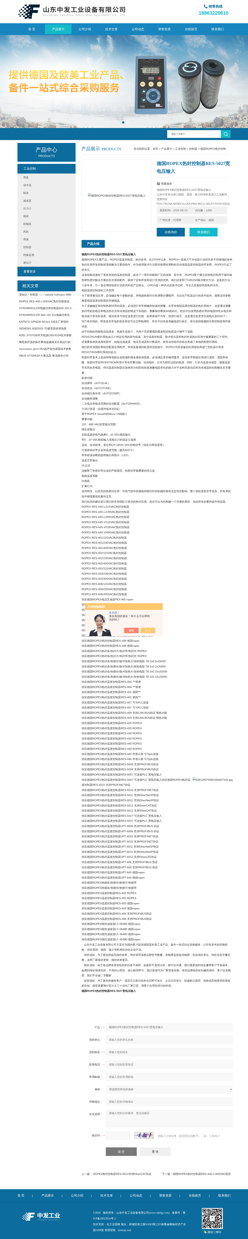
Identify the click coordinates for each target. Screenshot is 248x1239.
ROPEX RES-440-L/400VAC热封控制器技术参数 (46, 301)
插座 (26, 216)
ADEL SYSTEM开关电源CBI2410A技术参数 (45, 335)
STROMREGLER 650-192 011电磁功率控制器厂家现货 (46, 314)
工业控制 (180, 148)
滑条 (26, 177)
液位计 (27, 262)
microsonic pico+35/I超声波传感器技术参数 (45, 348)
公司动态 (138, 29)
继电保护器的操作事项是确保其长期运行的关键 (46, 342)
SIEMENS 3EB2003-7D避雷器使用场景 (42, 328)
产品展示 (58, 29)
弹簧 (26, 239)
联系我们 (217, 29)
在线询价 (171, 232)
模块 (26, 192)
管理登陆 (110, 1230)
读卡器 (27, 185)
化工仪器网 (113, 1224)
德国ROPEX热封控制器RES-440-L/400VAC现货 (202, 1173)
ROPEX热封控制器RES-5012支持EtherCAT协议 (122, 1173)
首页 (155, 148)
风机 (26, 231)
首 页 (31, 29)
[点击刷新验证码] (144, 1135)
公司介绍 (85, 29)
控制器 (193, 148)
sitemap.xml (124, 1230)
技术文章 (111, 29)
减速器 (27, 200)
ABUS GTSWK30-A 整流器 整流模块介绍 (43, 355)
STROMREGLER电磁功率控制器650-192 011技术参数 (46, 308)
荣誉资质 (164, 29)
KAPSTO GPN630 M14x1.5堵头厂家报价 (44, 321)
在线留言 (191, 29)
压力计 (27, 208)
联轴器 (27, 223)
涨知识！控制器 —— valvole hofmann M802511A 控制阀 (46, 294)
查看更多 (29, 271)
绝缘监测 (28, 254)
